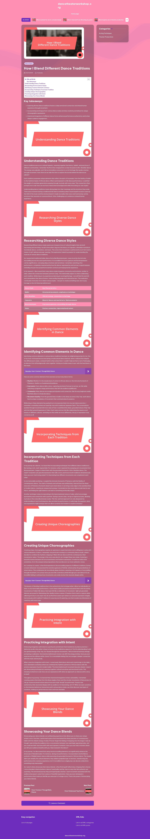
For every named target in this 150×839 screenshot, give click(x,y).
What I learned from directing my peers (52, 20)
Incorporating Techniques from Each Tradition (39, 89)
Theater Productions (106, 37)
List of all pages (26, 823)
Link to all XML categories (85, 823)
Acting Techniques (105, 33)
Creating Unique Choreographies (35, 92)
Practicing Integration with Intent (35, 94)
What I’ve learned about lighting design (114, 20)
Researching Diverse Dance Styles (35, 85)
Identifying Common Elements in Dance (37, 87)
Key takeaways (31, 81)
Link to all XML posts (83, 825)
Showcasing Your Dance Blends (35, 96)
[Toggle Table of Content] (88, 79)
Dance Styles (29, 63)
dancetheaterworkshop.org (74, 5)
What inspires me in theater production (83, 20)
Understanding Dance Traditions (35, 83)
